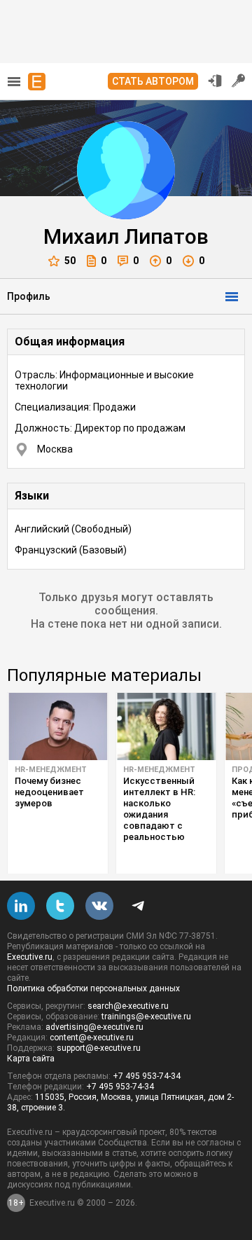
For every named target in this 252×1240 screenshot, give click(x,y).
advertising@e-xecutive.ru (95, 1027)
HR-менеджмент (51, 769)
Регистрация (239, 80)
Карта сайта (31, 1058)
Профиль (28, 296)
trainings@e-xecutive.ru (146, 1016)
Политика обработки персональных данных (93, 988)
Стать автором (153, 81)
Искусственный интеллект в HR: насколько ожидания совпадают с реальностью (159, 809)
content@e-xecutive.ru (92, 1037)
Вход (215, 80)
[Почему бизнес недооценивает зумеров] (58, 726)
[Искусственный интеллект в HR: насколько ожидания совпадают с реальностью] (166, 726)
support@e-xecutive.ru (99, 1048)
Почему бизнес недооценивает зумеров (49, 792)
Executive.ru (29, 957)
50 (70, 260)
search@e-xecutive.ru (128, 1006)
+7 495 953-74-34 (147, 1076)
